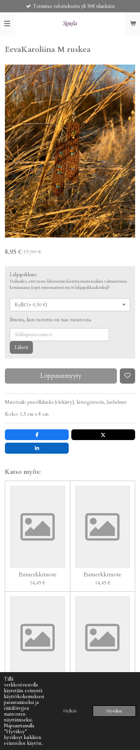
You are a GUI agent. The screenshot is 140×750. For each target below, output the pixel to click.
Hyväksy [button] (114, 711)
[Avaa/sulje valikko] (7, 23)
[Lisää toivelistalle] (127, 376)
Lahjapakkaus (23, 274)
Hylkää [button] (70, 711)
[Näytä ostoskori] (133, 23)
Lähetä (21, 347)
